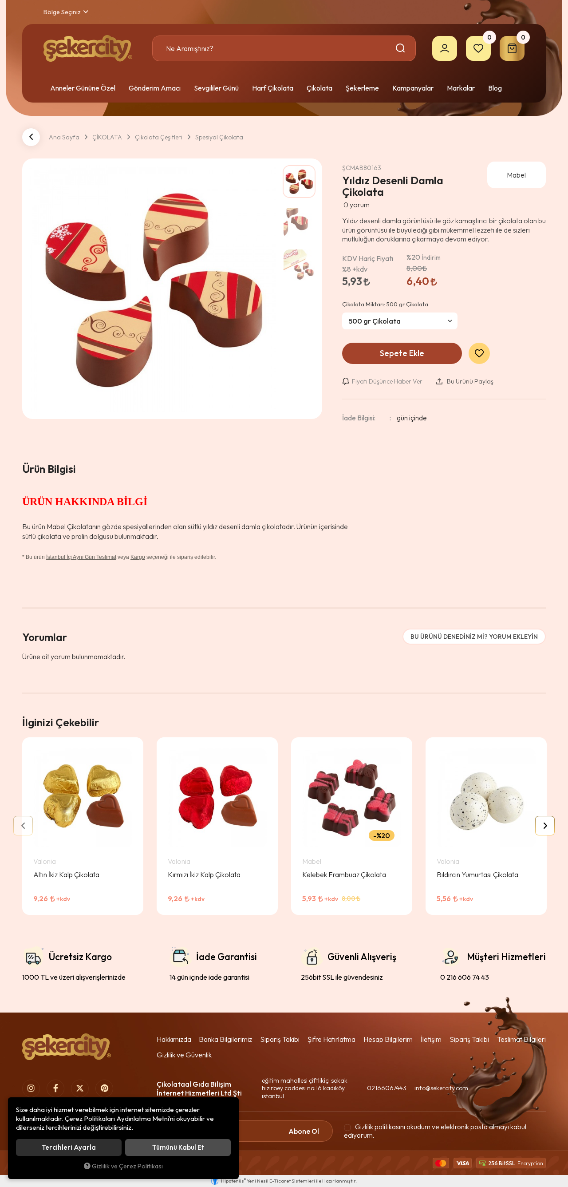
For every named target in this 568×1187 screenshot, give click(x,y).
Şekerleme (362, 87)
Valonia (44, 861)
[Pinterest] (104, 1088)
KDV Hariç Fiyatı (367, 263)
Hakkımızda (174, 1039)
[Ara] (401, 48)
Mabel (311, 861)
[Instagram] (31, 1088)
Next (545, 825)
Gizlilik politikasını (380, 1127)
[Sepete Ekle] (122, 906)
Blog (495, 87)
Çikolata (319, 87)
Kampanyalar (413, 87)
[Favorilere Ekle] (100, 906)
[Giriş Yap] (444, 48)
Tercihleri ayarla (69, 1147)
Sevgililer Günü (216, 87)
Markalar (461, 87)
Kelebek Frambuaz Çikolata (344, 874)
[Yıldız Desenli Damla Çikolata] (152, 288)
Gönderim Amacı (155, 87)
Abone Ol (303, 1131)
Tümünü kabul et (178, 1147)
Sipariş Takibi (280, 1039)
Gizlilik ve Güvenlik (184, 1054)
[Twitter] (80, 1088)
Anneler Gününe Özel (82, 87)
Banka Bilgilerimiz (225, 1039)
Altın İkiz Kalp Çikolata (66, 874)
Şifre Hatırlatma (331, 1039)
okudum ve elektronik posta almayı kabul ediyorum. (435, 1131)
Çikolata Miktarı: (385, 304)
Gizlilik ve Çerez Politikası (127, 1166)
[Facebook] (55, 1088)
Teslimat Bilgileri (521, 1039)
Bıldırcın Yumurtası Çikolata (477, 874)
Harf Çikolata (272, 87)
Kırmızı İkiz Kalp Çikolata (204, 874)
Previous (23, 825)
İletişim (431, 1039)
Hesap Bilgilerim (388, 1039)
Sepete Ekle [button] (402, 353)
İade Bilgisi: (358, 417)
